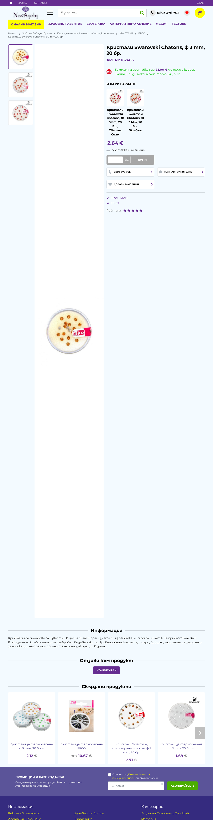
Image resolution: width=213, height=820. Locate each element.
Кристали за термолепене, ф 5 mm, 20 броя (31, 746)
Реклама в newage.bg (24, 813)
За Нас (23, 2)
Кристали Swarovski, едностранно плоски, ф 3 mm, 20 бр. (131, 748)
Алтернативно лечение (130, 24)
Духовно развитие (65, 24)
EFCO (141, 33)
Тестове (179, 24)
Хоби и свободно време (37, 33)
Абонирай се (181, 785)
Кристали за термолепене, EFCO (81, 746)
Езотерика (96, 24)
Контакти (40, 2)
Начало (12, 33)
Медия (161, 24)
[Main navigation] (50, 12)
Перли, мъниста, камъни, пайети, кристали (85, 33)
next (200, 733)
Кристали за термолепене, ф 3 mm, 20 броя (181, 746)
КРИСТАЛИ (126, 33)
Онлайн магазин (26, 24)
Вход (200, 2)
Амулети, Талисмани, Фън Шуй (165, 813)
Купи (142, 160)
